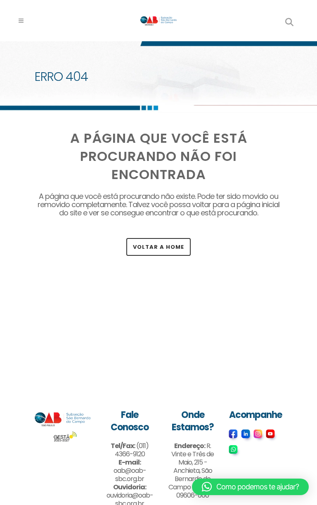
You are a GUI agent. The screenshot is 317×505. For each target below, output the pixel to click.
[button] (250, 487)
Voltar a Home (158, 247)
